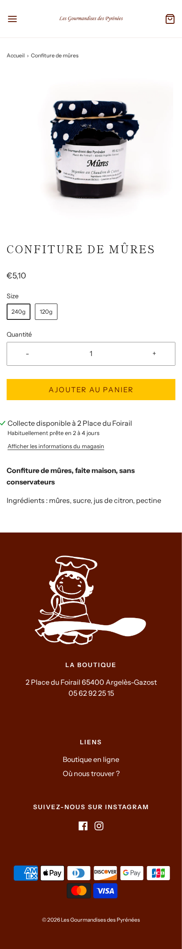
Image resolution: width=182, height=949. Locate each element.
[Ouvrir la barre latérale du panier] (170, 19)
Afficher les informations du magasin (56, 446)
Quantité (19, 334)
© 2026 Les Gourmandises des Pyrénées (91, 919)
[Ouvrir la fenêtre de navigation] (12, 19)
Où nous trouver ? (91, 773)
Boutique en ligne (91, 759)
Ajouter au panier (91, 389)
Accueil (16, 55)
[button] (91, 157)
